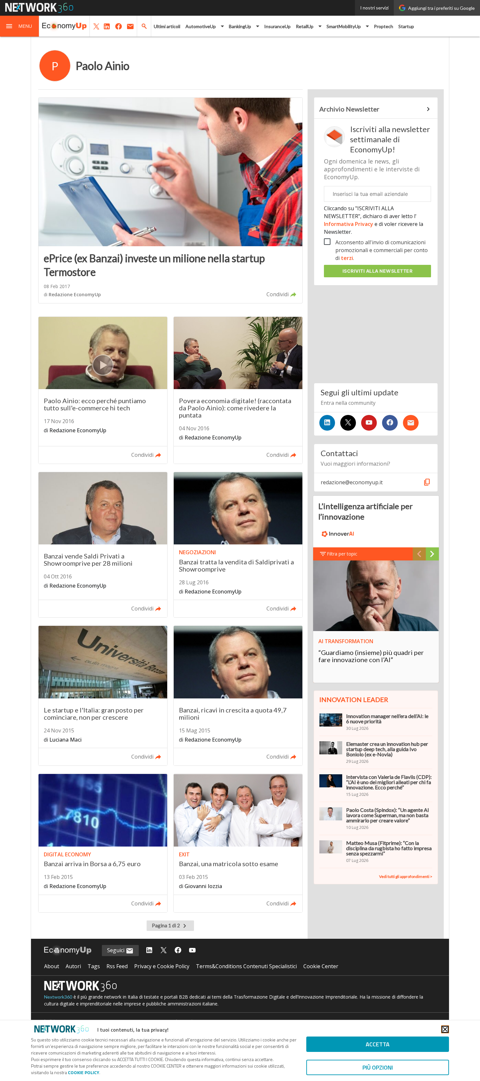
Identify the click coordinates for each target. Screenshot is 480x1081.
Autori (73, 966)
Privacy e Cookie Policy (161, 966)
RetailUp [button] (304, 26)
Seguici (116, 950)
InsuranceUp (277, 26)
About (51, 966)
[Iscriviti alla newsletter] (411, 423)
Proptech (383, 26)
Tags (94, 966)
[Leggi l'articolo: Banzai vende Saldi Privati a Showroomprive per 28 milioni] (103, 545)
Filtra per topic (342, 554)
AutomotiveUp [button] (200, 26)
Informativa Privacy (349, 224)
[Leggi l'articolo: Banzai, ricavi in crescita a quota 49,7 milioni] (238, 695)
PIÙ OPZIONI (377, 1067)
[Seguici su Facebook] (390, 423)
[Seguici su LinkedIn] (327, 423)
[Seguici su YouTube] (369, 423)
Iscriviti (378, 271)
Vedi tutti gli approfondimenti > (405, 876)
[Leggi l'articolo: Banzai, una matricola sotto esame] (238, 843)
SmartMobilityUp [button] (344, 26)
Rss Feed (117, 966)
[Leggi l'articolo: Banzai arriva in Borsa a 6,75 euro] (103, 843)
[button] (19, 26)
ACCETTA (378, 1044)
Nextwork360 (58, 997)
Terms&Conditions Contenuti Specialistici (246, 966)
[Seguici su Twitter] (348, 423)
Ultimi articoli (167, 26)
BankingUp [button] (240, 26)
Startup (406, 26)
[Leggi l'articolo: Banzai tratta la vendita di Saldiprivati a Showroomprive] (238, 545)
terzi (347, 258)
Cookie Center (320, 966)
